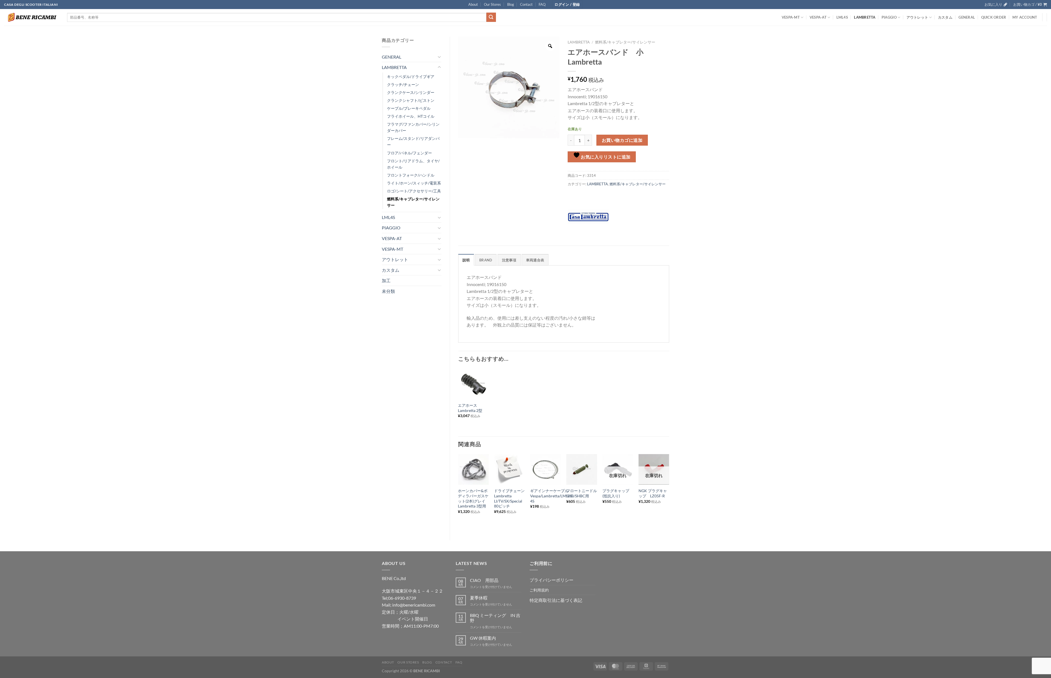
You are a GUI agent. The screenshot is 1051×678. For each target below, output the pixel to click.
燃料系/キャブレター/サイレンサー (413, 202)
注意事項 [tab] (509, 260)
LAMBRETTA (864, 17)
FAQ (542, 4)
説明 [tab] (466, 260)
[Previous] (458, 493)
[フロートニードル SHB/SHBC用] (581, 469)
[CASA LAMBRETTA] (588, 216)
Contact (526, 4)
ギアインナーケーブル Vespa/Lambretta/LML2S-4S (551, 495)
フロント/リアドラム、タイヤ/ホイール (413, 163)
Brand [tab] (485, 260)
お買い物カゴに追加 (622, 140)
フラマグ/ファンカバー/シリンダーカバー (413, 127)
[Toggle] (439, 56)
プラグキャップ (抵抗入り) (617, 493)
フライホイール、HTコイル (410, 116)
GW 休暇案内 (483, 638)
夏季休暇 (478, 597)
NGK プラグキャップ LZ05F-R (653, 493)
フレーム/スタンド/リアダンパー (413, 141)
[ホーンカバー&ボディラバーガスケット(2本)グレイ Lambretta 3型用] (473, 469)
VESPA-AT (818, 17)
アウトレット (917, 17)
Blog (510, 4)
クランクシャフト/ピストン (410, 100)
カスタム (945, 17)
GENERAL (966, 17)
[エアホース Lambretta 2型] (473, 384)
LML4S (842, 17)
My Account (1024, 17)
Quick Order (993, 17)
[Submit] (491, 17)
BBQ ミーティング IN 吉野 (495, 618)
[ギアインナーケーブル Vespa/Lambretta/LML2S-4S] (545, 469)
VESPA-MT (791, 17)
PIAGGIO (889, 17)
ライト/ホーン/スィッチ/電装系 (414, 183)
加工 (386, 280)
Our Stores (492, 4)
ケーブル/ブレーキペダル (409, 108)
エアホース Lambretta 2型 (470, 408)
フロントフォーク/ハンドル (410, 175)
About (473, 4)
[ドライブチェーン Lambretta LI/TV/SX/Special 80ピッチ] (509, 469)
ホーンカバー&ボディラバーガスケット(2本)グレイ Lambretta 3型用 (473, 498)
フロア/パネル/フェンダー (409, 153)
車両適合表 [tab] (535, 260)
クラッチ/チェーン (403, 84)
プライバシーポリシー (551, 579)
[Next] (669, 493)
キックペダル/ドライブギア (410, 76)
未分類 (388, 291)
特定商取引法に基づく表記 (556, 600)
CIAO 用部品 (484, 580)
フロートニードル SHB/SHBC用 (581, 493)
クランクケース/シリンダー (410, 92)
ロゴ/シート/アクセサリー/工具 (414, 191)
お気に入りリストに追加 (605, 156)
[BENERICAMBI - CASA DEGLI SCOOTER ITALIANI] (31, 17)
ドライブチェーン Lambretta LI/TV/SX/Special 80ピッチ (509, 498)
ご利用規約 (539, 590)
